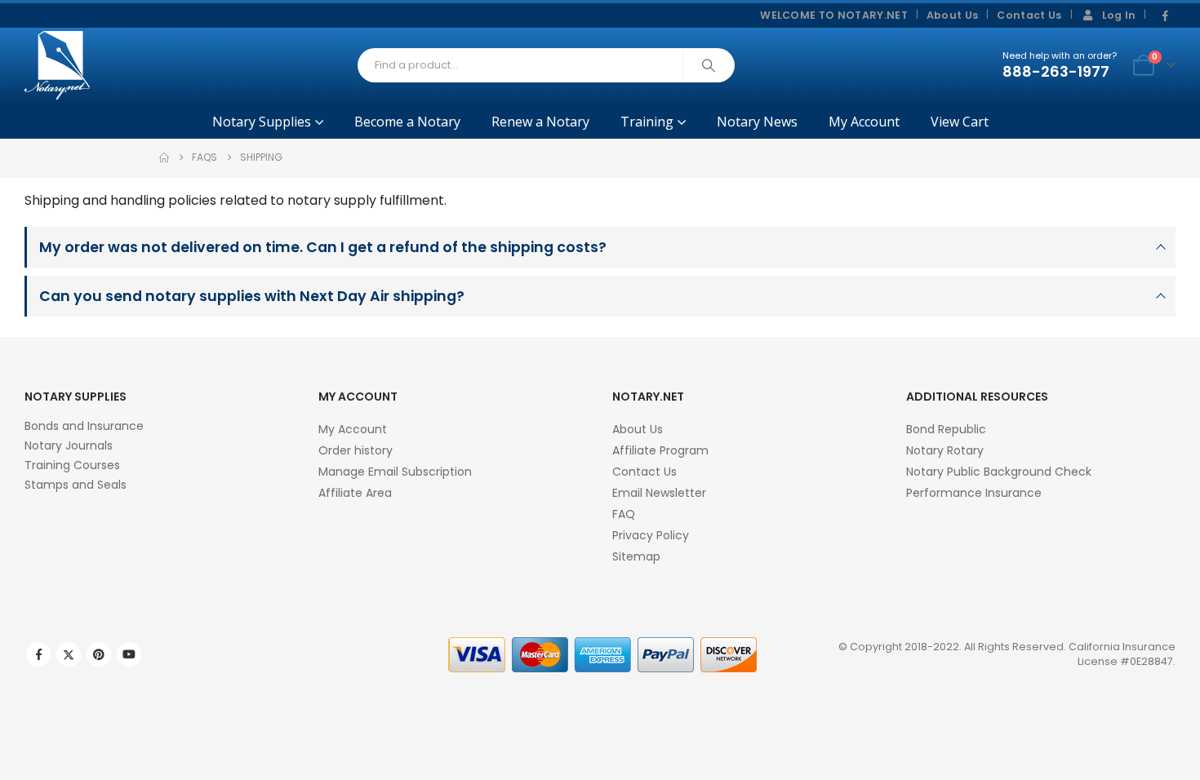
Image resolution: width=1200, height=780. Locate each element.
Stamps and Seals (75, 484)
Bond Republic (946, 429)
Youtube (129, 654)
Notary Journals (68, 445)
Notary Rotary (945, 450)
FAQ (623, 514)
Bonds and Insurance (84, 426)
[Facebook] (1165, 16)
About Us (953, 15)
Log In (1119, 15)
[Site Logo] (57, 65)
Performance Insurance (974, 493)
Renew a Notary (540, 122)
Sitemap (636, 556)
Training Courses (72, 465)
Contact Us (1029, 15)
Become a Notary (407, 122)
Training (646, 122)
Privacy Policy (650, 535)
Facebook (38, 654)
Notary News (757, 122)
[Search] (708, 65)
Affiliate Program (660, 450)
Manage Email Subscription (395, 471)
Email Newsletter (659, 493)
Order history (355, 450)
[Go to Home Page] (164, 157)
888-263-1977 (1055, 71)
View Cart (960, 122)
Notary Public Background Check (998, 471)
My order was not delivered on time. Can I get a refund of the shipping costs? (323, 247)
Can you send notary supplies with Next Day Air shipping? (251, 296)
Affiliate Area (355, 493)
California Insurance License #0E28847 (1122, 654)
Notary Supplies (261, 122)
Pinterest (99, 654)
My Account (864, 122)
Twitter (68, 654)
